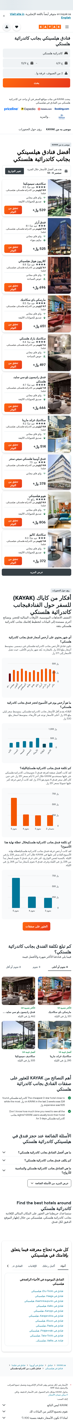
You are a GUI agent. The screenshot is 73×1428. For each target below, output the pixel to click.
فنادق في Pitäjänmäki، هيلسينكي (46, 1330)
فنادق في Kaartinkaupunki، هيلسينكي (43, 1301)
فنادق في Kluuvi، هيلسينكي (49, 1320)
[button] (4, 16)
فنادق (50, 1365)
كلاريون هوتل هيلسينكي (32, 261)
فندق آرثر (40, 222)
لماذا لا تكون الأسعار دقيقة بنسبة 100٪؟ (45, 1418)
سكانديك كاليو (38, 534)
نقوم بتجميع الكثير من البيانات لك (48, 1411)
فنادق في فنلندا (18, 1365)
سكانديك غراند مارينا (34, 420)
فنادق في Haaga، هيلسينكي (49, 1296)
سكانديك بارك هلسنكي (32, 338)
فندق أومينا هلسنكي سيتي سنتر (27, 459)
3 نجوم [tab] (36, 967)
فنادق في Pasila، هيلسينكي (49, 1325)
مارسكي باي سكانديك (33, 299)
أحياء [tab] (63, 1266)
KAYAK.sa (61, 1365)
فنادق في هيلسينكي (54, 1368)
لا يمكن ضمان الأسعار (58, 1394)
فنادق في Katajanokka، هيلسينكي (46, 1315)
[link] (36, 926)
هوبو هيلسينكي (37, 496)
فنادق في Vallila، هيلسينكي (49, 1340)
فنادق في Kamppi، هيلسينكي (48, 1310)
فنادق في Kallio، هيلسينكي (49, 1305)
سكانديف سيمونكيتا (34, 183)
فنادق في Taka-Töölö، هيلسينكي (46, 1335)
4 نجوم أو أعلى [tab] (60, 967)
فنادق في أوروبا (36, 1365)
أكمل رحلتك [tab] (48, 1266)
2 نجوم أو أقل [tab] (13, 967)
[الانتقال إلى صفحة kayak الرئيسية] (50, 27)
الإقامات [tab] (32, 1266)
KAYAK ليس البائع (57, 1405)
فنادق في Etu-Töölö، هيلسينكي (47, 1291)
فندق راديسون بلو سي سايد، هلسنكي (29, 379)
